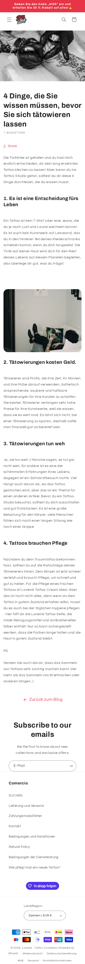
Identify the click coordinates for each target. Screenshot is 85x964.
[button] (9, 19)
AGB (21, 960)
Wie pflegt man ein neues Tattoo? (34, 867)
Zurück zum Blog (45, 699)
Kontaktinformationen (57, 960)
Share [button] (12, 146)
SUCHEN (16, 795)
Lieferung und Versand (26, 805)
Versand (33, 960)
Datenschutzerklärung (61, 953)
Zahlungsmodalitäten (25, 816)
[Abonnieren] (71, 765)
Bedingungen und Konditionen (32, 836)
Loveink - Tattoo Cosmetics (40, 948)
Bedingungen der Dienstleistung (33, 857)
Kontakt (15, 826)
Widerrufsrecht (33, 953)
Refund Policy (19, 847)
